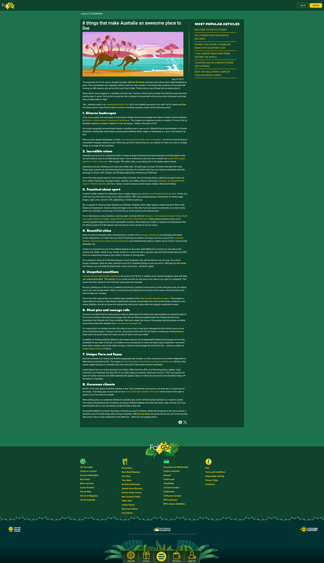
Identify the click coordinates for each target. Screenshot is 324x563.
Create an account (88, 471)
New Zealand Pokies (131, 497)
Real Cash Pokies (130, 509)
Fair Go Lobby (86, 467)
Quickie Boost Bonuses (132, 488)
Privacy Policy (211, 480)
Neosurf (167, 475)
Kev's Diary (85, 479)
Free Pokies (127, 513)
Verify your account (172, 496)
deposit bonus (177, 331)
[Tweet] (185, 422)
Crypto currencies (172, 471)
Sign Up (315, 5)
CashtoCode (169, 491)
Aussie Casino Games (132, 492)
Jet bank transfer (171, 487)
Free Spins (126, 480)
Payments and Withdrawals (176, 467)
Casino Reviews (87, 487)
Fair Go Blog (85, 491)
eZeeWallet (169, 483)
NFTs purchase (170, 500)
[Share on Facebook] (180, 422)
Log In (303, 5)
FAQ (207, 468)
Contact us (210, 484)
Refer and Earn (87, 483)
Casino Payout (128, 505)
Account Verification (89, 475)
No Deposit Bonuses (131, 484)
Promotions (127, 468)
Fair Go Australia (87, 500)
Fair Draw (126, 476)
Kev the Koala (138, 82)
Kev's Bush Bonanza (131, 472)
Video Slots (127, 501)
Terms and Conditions (215, 472)
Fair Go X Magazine (89, 496)
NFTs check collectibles (174, 504)
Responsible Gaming (214, 476)
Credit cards (169, 479)
